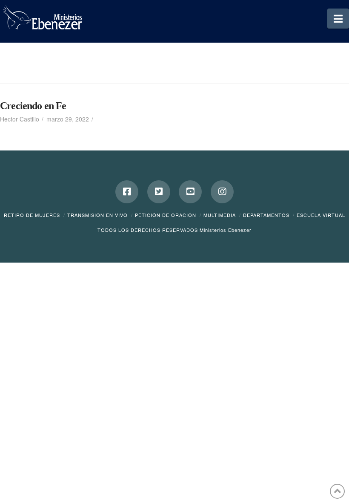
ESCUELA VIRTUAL (321, 214)
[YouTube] (190, 191)
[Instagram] (222, 191)
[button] (338, 19)
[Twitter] (158, 191)
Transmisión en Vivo (97, 214)
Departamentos (266, 214)
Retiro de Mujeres (32, 214)
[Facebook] (126, 191)
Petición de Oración (165, 214)
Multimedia (219, 214)
